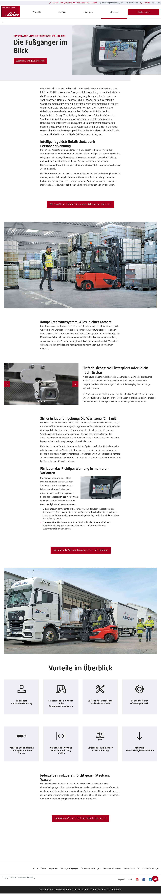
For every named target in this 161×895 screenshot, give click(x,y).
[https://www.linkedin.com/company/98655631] (150, 880)
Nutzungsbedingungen (69, 868)
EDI (138, 868)
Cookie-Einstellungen (151, 868)
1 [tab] (38, 401)
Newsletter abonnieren (112, 868)
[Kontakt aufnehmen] (155, 879)
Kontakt (44, 868)
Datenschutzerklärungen (90, 868)
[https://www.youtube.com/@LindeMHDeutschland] (137, 880)
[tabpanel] (41, 384)
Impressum (53, 868)
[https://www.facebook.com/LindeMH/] (144, 880)
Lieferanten (128, 868)
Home (35, 868)
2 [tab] (41, 401)
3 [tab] (44, 401)
